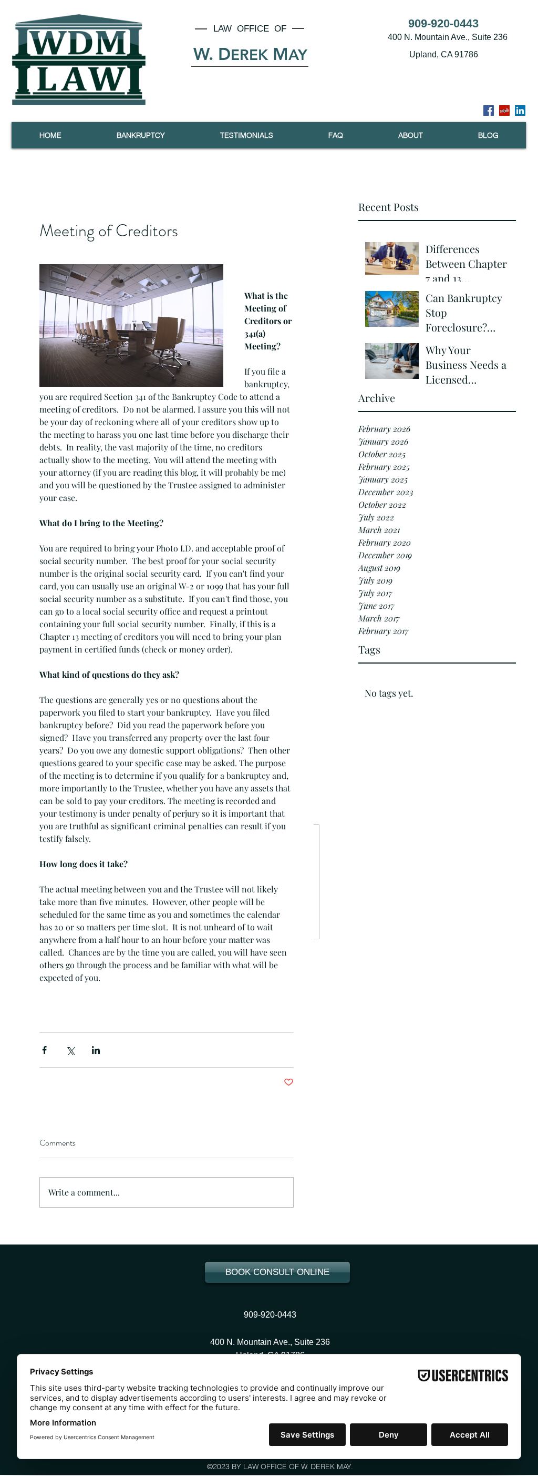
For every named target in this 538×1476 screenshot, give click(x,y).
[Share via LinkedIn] (96, 1050)
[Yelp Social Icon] (504, 110)
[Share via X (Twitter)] (70, 1050)
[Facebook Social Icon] (488, 110)
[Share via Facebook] (44, 1050)
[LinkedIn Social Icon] (520, 110)
